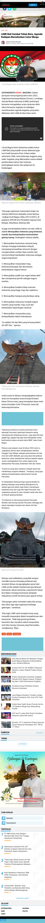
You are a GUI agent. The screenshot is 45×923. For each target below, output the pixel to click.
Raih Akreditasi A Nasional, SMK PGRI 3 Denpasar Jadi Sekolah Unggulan (16, 875)
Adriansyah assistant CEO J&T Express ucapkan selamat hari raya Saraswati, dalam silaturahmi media (17, 849)
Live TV (33, 5)
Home (2, 30)
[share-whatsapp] (14, 8)
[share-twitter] (9, 8)
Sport (3, 914)
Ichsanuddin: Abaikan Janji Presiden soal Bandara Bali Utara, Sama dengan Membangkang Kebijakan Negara (17, 888)
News (9, 634)
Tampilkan (39, 733)
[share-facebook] (5, 8)
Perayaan (16, 634)
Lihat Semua (22, 744)
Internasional (11, 823)
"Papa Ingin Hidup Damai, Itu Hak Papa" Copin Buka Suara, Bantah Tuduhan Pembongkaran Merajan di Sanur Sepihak (17, 862)
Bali (6, 30)
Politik (25, 911)
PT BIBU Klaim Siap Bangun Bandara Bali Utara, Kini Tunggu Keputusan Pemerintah (16, 836)
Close (3, 920)
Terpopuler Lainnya (22, 898)
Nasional (9, 818)
